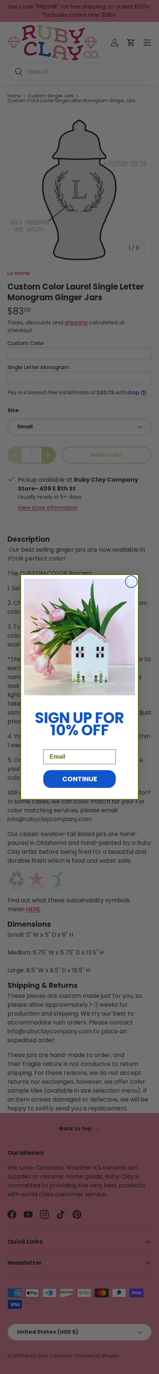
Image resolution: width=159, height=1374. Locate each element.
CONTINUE (79, 778)
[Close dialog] (131, 582)
